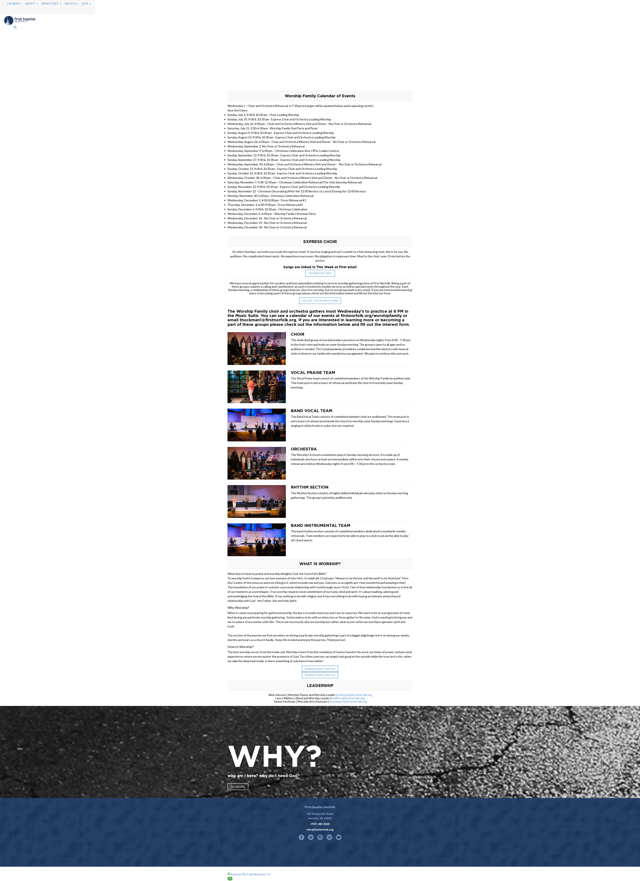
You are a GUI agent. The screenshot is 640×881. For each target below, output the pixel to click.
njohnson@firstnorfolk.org (354, 695)
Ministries (50, 3)
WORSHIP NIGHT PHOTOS (320, 669)
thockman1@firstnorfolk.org (348, 701)
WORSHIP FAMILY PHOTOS (320, 675)
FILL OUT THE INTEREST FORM (320, 300)
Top (230, 879)
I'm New (13, 3)
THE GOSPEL (237, 786)
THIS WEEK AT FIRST (320, 273)
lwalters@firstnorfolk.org (348, 698)
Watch (70, 3)
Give (85, 3)
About (30, 3)
